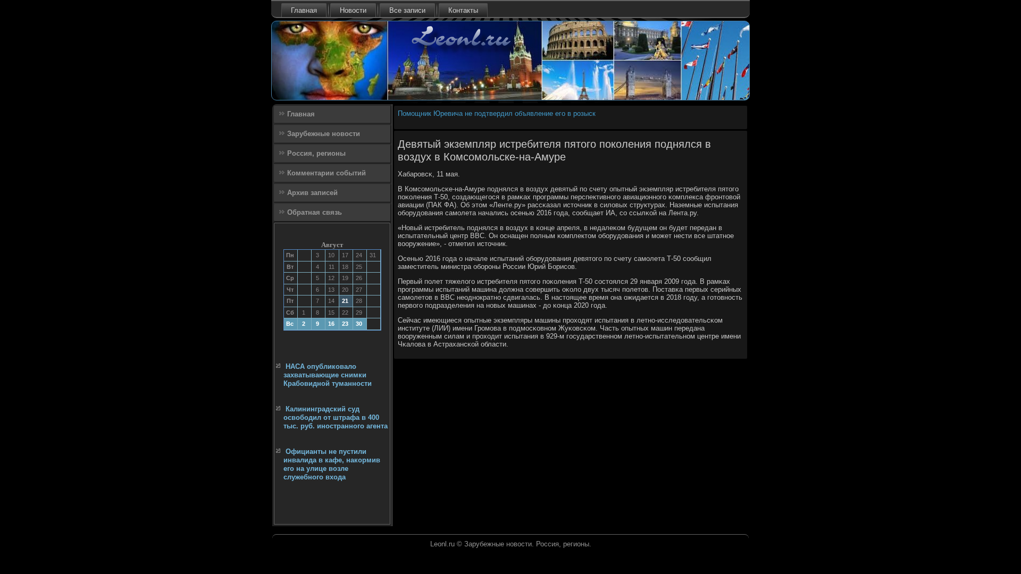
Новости (353, 10)
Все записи (407, 10)
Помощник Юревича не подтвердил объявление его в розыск (497, 113)
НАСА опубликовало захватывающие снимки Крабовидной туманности (327, 375)
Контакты (463, 10)
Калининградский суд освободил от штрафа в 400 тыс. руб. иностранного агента (335, 417)
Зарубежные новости (323, 134)
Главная (304, 10)
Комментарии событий (326, 173)
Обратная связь (314, 212)
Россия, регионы (316, 153)
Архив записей (312, 193)
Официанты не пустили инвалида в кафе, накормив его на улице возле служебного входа (331, 465)
